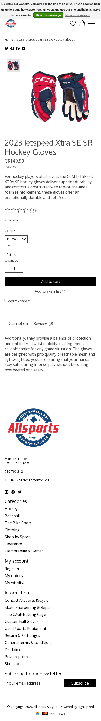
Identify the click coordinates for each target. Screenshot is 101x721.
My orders (14, 575)
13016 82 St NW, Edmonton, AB (27, 480)
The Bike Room (18, 522)
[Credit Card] (37, 714)
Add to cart (50, 281)
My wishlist (14, 582)
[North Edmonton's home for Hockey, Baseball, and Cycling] (11, 23)
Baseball (12, 515)
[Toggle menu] (91, 23)
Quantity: (11, 260)
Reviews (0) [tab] (43, 323)
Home (9, 39)
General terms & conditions (29, 642)
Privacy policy (16, 656)
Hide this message (48, 15)
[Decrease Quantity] (9, 269)
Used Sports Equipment (25, 628)
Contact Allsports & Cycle (26, 600)
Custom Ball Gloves (22, 621)
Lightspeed (86, 707)
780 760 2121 (15, 471)
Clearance (13, 544)
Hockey (11, 508)
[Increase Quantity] (19, 269)
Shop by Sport (17, 536)
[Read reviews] (20, 210)
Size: (9, 246)
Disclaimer (14, 649)
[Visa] (53, 714)
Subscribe (80, 683)
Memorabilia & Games (24, 551)
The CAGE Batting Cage (25, 614)
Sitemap (12, 663)
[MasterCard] (45, 714)
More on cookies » (77, 15)
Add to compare (19, 301)
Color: (10, 231)
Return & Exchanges (22, 635)
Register (12, 568)
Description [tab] (18, 323)
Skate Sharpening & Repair (28, 607)
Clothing (12, 529)
